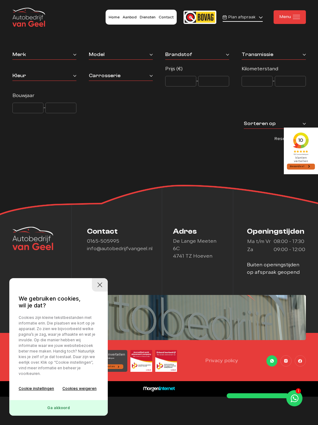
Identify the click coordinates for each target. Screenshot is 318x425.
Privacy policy (221, 360)
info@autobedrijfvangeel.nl (119, 248)
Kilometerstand (260, 69)
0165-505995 (103, 241)
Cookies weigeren (79, 388)
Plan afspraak (242, 17)
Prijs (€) (174, 69)
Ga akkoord (58, 407)
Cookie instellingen (36, 388)
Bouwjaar (23, 95)
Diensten (148, 17)
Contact (166, 17)
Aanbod (130, 17)
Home (114, 17)
